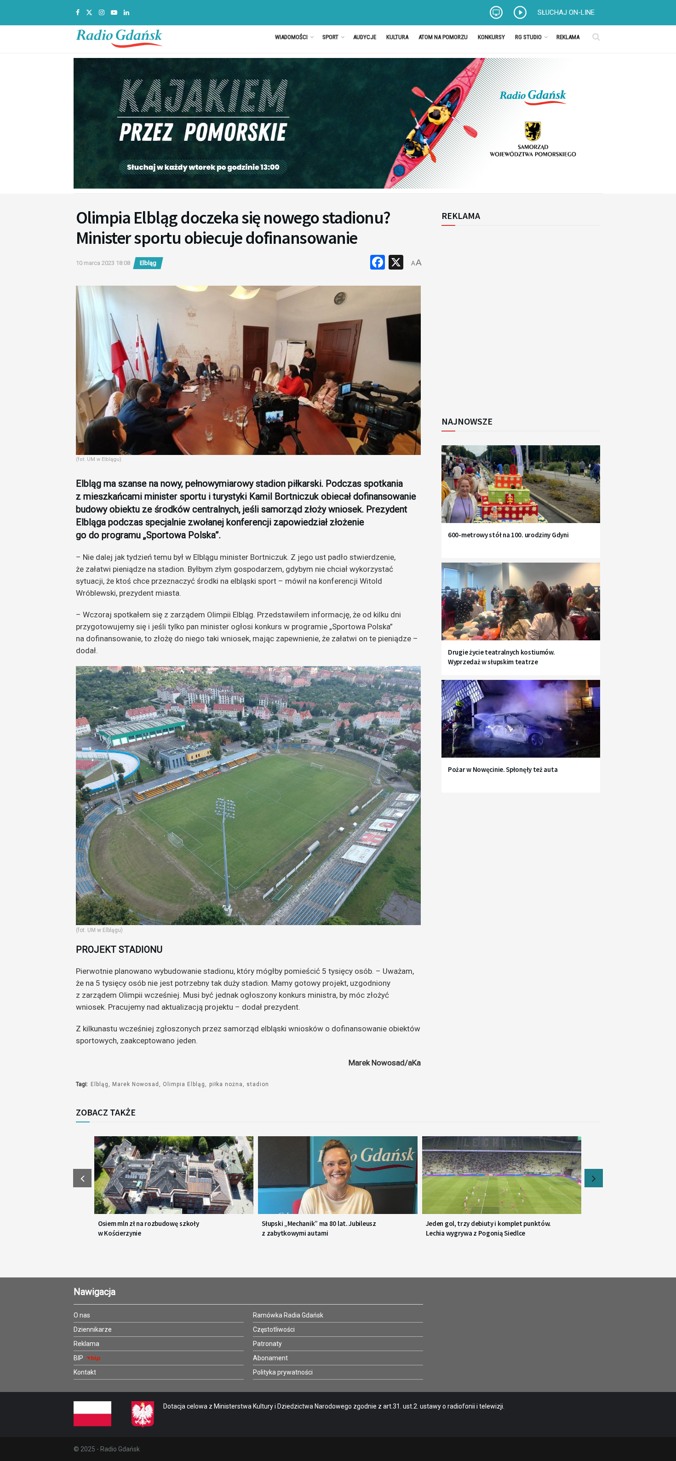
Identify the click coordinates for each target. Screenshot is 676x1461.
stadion (257, 1084)
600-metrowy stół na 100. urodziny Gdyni (508, 534)
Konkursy (491, 37)
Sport (330, 37)
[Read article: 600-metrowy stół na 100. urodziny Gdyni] (520, 489)
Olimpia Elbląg (184, 1084)
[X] (396, 263)
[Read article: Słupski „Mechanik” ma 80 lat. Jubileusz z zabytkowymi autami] (337, 1180)
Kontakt (85, 1372)
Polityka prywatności (283, 1372)
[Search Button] (596, 36)
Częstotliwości (274, 1329)
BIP (79, 1358)
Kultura (397, 37)
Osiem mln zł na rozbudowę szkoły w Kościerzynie (148, 1228)
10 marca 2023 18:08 (103, 262)
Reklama (567, 37)
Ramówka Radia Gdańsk (288, 1315)
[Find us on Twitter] (89, 12)
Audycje (364, 37)
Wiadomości (291, 37)
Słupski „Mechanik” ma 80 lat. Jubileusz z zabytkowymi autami (319, 1228)
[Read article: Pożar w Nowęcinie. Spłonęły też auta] (520, 724)
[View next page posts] (593, 1178)
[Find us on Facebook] (78, 12)
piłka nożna (226, 1084)
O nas (82, 1315)
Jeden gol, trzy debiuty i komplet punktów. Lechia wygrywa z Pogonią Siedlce (488, 1228)
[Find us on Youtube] (114, 12)
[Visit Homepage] (119, 37)
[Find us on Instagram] (101, 12)
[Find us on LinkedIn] (126, 12)
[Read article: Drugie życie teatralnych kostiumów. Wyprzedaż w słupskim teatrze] (520, 607)
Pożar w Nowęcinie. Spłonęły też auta (502, 769)
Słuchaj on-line (566, 12)
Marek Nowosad (135, 1084)
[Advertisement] (517, 315)
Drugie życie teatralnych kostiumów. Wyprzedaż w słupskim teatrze (501, 657)
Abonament (270, 1358)
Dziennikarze (93, 1329)
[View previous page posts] (82, 1178)
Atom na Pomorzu (443, 37)
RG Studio (528, 37)
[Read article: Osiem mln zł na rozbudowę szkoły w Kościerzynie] (173, 1180)
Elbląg (148, 262)
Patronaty (267, 1343)
